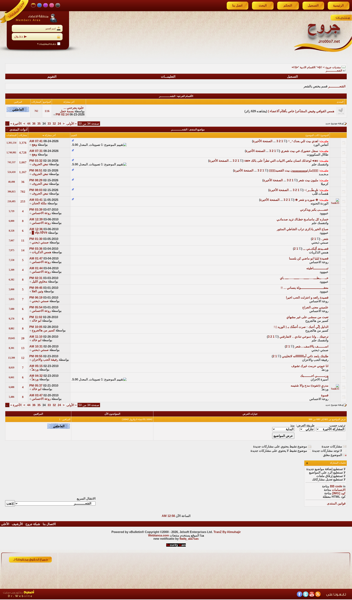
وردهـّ (325, 369)
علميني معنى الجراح (315, 307)
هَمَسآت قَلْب (320, 193)
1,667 (22, 162)
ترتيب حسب (337, 425)
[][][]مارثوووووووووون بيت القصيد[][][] (293, 170)
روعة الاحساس (41, 213)
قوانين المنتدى (336, 503)
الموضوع (325, 135)
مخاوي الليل (39, 281)
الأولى (71, 123)
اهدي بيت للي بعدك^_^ (303, 141)
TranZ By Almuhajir (227, 532)
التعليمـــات (168, 76)
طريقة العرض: (305, 425)
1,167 (22, 172)
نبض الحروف (40, 164)
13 (22, 348)
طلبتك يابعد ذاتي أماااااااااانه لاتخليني (305, 356)
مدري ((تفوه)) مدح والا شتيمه (309, 385)
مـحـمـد (323, 174)
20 (22, 338)
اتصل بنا (237, 5)
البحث (263, 5)
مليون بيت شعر (308, 180)
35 (39, 123)
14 (22, 250)
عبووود (324, 213)
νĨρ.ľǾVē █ (39, 232)
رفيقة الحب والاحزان (315, 360)
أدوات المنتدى (19, 129)
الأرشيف (17, 524)
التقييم (74, 135)
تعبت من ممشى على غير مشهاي (307, 317)
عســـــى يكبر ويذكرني (314, 209)
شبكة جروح (32, 524)
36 (33, 123)
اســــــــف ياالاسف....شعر (311, 346)
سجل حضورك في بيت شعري (299, 151)
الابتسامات (338, 489)
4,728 (22, 152)
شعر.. (324, 239)
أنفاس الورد (320, 144)
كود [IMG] (338, 493)
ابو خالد (36, 320)
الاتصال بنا (49, 524)
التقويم (51, 76)
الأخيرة (16, 123)
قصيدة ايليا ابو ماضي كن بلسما (308, 258)
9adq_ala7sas (189, 538)
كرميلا (324, 184)
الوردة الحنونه (319, 203)
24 (59, 123)
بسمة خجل (67, 111)
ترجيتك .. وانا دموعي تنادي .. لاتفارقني (303, 336)
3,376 (22, 142)
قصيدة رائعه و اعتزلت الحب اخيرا (307, 297)
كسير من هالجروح (316, 320)
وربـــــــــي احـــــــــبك (314, 375)
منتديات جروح (333, 67)
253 (22, 201)
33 (49, 123)
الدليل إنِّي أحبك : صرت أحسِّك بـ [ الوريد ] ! (301, 327)
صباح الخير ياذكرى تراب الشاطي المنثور (302, 229)
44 (28, 123)
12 (22, 357)
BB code (336, 486)
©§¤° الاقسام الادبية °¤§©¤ (307, 67)
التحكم (288, 5)
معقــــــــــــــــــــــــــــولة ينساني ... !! (304, 287)
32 (54, 123)
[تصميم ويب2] (37, 598)
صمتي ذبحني (319, 242)
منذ (292, 425)
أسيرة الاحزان (319, 379)
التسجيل (313, 5)
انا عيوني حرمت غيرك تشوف (309, 366)
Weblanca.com (158, 535)
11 (22, 240)
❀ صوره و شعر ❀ (306, 199)
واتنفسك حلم (320, 164)
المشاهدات (11, 135)
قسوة (324, 395)
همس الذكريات (318, 252)
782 (22, 191)
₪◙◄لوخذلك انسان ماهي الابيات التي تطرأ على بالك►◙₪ (281, 160)
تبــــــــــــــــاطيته (317, 268)
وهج (34, 144)
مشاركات (23, 135)
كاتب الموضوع (312, 135)
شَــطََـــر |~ (311, 190)
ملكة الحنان (39, 203)
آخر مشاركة (50, 135)
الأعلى (5, 524)
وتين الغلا (37, 291)
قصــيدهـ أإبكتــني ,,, (315, 248)
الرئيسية (338, 5)
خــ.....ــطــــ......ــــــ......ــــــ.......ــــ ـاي (304, 278)
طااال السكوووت (317, 154)
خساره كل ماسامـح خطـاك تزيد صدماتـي (302, 219)
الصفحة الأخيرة (262, 141)
